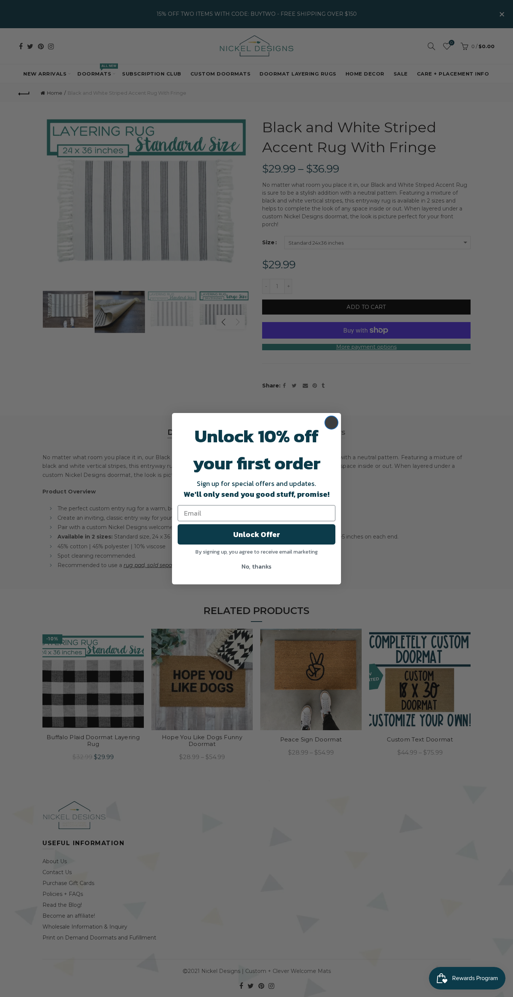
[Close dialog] (331, 422)
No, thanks (256, 566)
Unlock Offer (256, 534)
